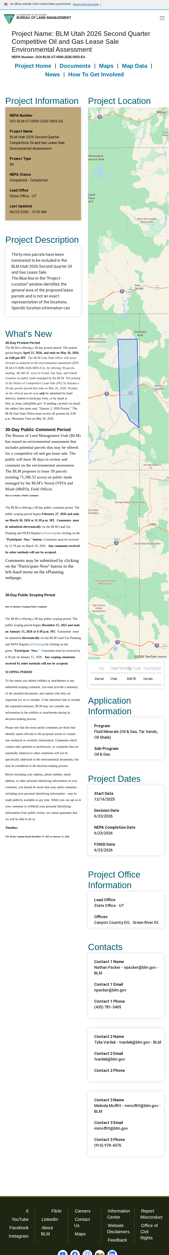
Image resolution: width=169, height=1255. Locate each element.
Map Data (134, 66)
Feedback (162, 656)
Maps (106, 66)
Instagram (19, 1236)
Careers (82, 1211)
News (52, 74)
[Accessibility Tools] (153, 18)
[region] (128, 383)
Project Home (33, 66)
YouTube (20, 1219)
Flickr (56, 1211)
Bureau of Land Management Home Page (38, 19)
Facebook (19, 1227)
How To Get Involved (96, 74)
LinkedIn (50, 1219)
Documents (75, 66)
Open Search (144, 18)
